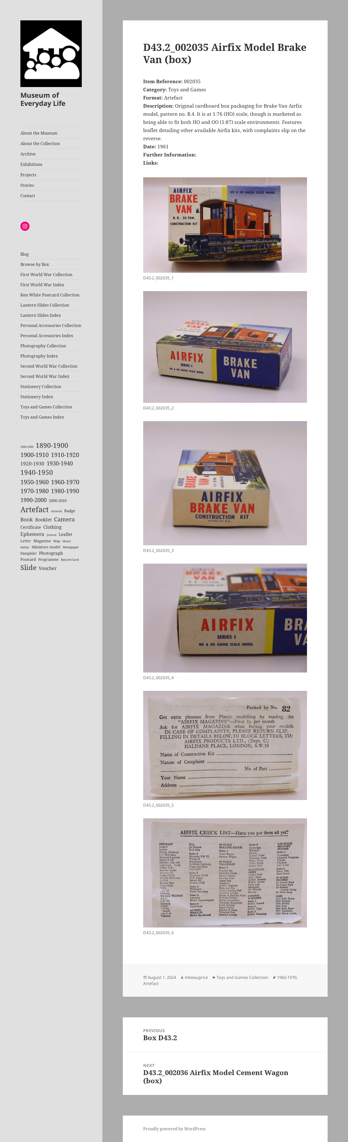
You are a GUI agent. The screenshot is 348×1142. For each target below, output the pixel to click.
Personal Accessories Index (46, 335)
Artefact (34, 509)
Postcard (28, 559)
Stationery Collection (40, 386)
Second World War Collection (48, 366)
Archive (28, 154)
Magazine (42, 540)
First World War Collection (46, 274)
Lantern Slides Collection (44, 305)
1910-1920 (65, 455)
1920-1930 (32, 463)
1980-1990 (65, 491)
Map (56, 541)
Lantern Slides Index (40, 315)
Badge (69, 510)
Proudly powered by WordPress (174, 1129)
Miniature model (46, 547)
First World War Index (42, 285)
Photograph (51, 553)
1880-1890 (26, 447)
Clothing (52, 527)
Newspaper (71, 547)
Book (26, 519)
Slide (28, 567)
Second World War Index (44, 376)
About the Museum (38, 133)
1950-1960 (34, 482)
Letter (25, 540)
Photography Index (39, 356)
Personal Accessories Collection (50, 325)
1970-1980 (34, 491)
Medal (66, 541)
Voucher (48, 568)
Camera (64, 519)
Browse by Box (34, 264)
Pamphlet (28, 553)
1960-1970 (65, 482)
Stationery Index (36, 396)
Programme (48, 559)
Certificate (30, 527)
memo (24, 547)
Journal (51, 535)
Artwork (56, 511)
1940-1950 (36, 472)
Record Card (70, 560)
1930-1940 (60, 463)
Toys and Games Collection (46, 407)
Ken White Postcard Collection (49, 295)
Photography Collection (43, 346)
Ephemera (32, 534)
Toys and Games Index (42, 417)
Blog (24, 254)
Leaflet (65, 534)
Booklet (43, 520)
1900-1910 (34, 455)
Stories (27, 185)
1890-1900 (52, 445)
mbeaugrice (196, 977)
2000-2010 (57, 500)
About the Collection (40, 143)
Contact (27, 195)
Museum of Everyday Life (42, 99)
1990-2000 (33, 500)
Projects (28, 175)
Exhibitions (31, 164)
